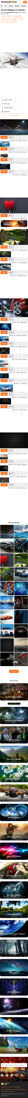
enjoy (7, 21)
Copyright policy (17, 1089)
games (14, 19)
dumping (14, 21)
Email (19, 1087)
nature (20, 19)
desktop (4, 19)
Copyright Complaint (6, 1089)
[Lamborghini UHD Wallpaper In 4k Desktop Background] (7, 546)
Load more (14, 671)
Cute (22, 1069)
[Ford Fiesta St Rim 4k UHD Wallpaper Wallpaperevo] (7, 588)
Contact (11, 1087)
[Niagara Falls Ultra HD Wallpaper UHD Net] (7, 602)
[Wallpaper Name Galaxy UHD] (21, 588)
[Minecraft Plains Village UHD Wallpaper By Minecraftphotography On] (21, 560)
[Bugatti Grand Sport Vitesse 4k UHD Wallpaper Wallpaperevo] (7, 631)
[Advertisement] (14, 38)
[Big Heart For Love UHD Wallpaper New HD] (7, 560)
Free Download (14, 115)
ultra (3, 16)
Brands (24, 6)
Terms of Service (9, 1091)
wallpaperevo (17, 16)
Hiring (15, 1087)
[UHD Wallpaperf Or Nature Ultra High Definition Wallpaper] (7, 574)
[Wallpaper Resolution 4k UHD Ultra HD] (21, 602)
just (3, 21)
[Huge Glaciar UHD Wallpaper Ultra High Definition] (21, 532)
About (2, 1087)
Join (25, 2)
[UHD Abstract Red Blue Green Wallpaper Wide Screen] (21, 617)
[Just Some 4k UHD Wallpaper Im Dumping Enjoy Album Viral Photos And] (7, 532)
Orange (9, 1071)
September (4, 1071)
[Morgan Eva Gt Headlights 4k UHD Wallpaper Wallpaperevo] (7, 659)
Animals (17, 6)
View (4, 137)
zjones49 (6, 111)
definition (9, 16)
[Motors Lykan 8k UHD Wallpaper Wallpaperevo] (21, 574)
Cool (19, 1069)
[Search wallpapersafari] (3, 1065)
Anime (11, 6)
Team (6, 1087)
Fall (13, 1071)
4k (1, 6)
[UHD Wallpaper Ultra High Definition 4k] (21, 546)
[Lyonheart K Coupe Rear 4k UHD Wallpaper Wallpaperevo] (21, 631)
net (9, 19)
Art (6, 6)
